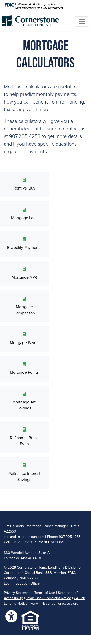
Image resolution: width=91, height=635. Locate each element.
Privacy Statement (18, 593)
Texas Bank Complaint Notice (48, 598)
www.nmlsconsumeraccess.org (54, 603)
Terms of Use (44, 593)
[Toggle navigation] (82, 21)
